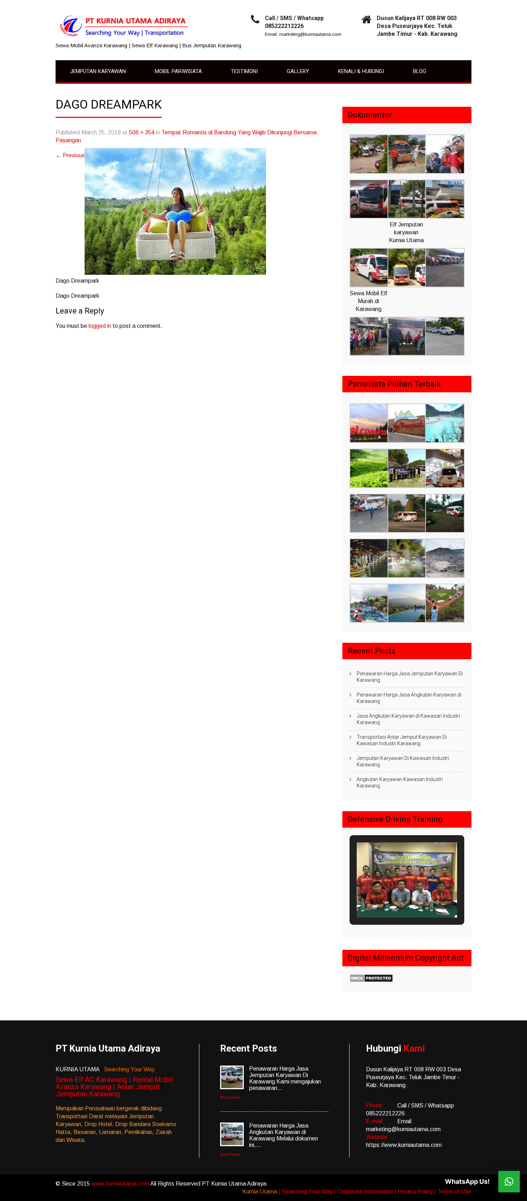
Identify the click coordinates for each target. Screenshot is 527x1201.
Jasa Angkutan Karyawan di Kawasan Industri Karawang (408, 719)
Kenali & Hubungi (361, 71)
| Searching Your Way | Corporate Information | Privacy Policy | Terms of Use (375, 1191)
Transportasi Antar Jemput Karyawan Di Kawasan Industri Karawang (402, 740)
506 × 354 (142, 132)
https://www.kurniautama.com (404, 1145)
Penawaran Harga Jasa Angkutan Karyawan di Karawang (409, 698)
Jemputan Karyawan (98, 71)
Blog (419, 71)
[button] (369, 155)
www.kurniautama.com (120, 1184)
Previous (70, 155)
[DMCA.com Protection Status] (371, 980)
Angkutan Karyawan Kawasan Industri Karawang (400, 782)
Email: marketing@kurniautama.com (303, 34)
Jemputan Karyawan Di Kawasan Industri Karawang (403, 761)
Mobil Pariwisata (178, 71)
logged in (100, 326)
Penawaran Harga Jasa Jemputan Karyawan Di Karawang (410, 677)
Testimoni (244, 71)
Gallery (298, 71)
